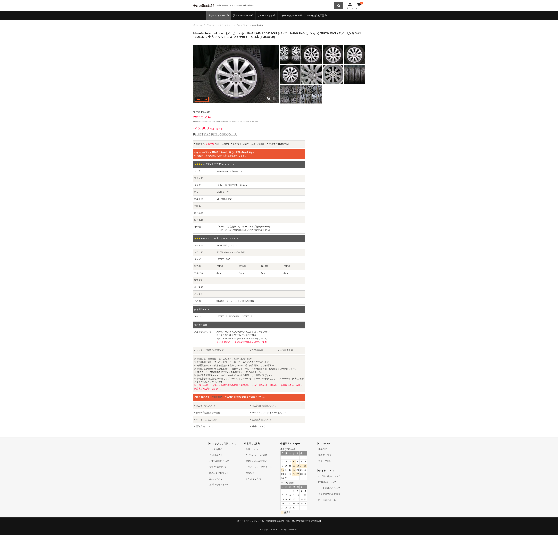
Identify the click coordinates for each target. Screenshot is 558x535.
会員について (252, 449)
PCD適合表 (256, 350)
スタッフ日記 (324, 461)
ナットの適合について (329, 488)
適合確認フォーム (327, 500)
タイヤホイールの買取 (256, 455)
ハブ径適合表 (285, 350)
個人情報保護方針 (300, 521)
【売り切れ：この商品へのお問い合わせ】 (216, 134)
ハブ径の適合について (329, 476)
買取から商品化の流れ (256, 461)
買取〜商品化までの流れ (207, 412)
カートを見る (215, 449)
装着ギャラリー (325, 455)
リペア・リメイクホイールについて (268, 412)
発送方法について (203, 426)
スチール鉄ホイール (289, 15)
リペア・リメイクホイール (259, 467)
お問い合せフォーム (219, 484)
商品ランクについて (205, 405)
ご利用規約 (316, 521)
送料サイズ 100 (203, 117)
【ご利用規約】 (217, 397)
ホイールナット (265, 15)
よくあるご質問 (253, 478)
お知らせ (250, 473)
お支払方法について (261, 419)
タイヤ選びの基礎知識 (329, 494)
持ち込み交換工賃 (315, 15)
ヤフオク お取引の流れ (206, 419)
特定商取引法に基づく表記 (278, 521)
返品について (257, 426)
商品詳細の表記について (263, 405)
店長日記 (322, 449)
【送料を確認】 (257, 144)
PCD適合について (327, 482)
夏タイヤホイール (242, 15)
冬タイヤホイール (217, 15)
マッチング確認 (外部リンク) (209, 350)
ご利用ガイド (215, 455)
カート (240, 521)
